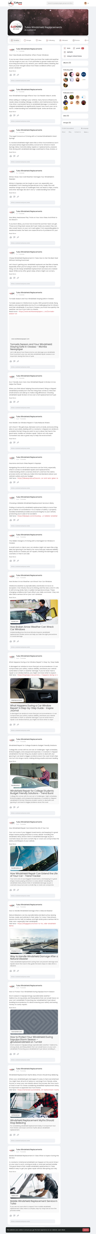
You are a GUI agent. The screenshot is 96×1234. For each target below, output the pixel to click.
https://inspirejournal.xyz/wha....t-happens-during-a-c (37, 675)
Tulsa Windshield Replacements (43, 27)
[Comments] (14, 75)
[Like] (14, 75)
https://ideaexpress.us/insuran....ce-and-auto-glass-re (37, 478)
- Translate (21, 51)
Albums (65, 62)
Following (66, 70)
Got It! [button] (86, 1230)
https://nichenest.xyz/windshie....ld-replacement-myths (38, 1090)
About (63, 132)
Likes (64, 115)
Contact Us (78, 132)
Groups (65, 122)
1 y (16, 51)
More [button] (85, 132)
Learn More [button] (61, 1230)
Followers (66, 93)
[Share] (18, 75)
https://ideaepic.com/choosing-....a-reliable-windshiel (37, 516)
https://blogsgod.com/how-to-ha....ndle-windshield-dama (32, 925)
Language (85, 128)
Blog (70, 132)
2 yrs (17, 419)
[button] (60, 3)
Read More (12, 71)
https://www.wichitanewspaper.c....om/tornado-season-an (32, 312)
